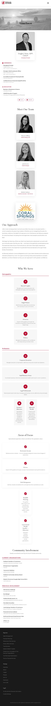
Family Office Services (8, 643)
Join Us (5, 677)
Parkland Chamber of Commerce (11, 561)
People (5, 675)
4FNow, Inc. (6, 620)
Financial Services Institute (10, 612)
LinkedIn (30, 99)
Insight (5, 672)
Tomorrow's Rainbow (8, 570)
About (4, 669)
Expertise (5, 667)
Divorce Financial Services (9, 658)
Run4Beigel (6, 594)
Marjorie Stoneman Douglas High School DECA (15, 579)
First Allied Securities (8, 603)
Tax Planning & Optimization (10, 655)
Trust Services (6, 646)
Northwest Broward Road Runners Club (13, 616)
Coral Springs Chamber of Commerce (13, 607)
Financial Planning (7, 638)
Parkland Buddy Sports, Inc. (10, 598)
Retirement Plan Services (9, 641)
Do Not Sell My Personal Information (12, 691)
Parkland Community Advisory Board (12, 574)
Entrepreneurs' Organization (10, 565)
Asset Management (8, 636)
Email (21, 99)
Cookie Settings (7, 694)
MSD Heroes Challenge (9, 589)
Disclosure (5, 680)
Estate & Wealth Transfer (9, 648)
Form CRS (5, 682)
